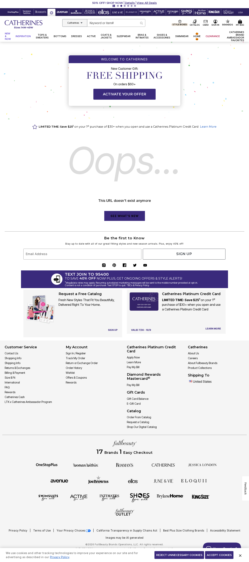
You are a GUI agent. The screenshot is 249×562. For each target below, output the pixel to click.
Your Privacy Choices (71, 530)
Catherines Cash (15, 397)
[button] (124, 3)
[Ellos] (133, 481)
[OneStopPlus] (46, 465)
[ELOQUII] (194, 480)
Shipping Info (12, 363)
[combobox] (116, 23)
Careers (193, 358)
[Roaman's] (124, 465)
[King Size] (201, 497)
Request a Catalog (138, 422)
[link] (234, 36)
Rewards (10, 392)
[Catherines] (163, 465)
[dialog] (240, 12)
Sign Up (184, 254)
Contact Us (11, 353)
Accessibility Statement (225, 530)
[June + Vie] (163, 481)
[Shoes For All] (139, 497)
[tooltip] (13, 12)
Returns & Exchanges (17, 367)
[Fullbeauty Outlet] (124, 512)
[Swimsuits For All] (48, 497)
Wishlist (70, 372)
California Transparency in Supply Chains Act (127, 530)
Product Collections (200, 367)
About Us (193, 353)
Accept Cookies (219, 555)
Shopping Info (13, 358)
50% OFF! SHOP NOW (107, 3)
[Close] (240, 555)
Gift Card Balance (137, 398)
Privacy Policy (18, 530)
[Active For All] (79, 497)
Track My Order (75, 358)
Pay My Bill (133, 367)
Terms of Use (42, 530)
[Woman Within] (85, 465)
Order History (74, 367)
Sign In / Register (76, 353)
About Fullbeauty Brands (202, 363)
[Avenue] (59, 481)
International (12, 382)
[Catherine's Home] (23, 24)
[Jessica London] (202, 465)
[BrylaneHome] (170, 497)
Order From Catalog (139, 417)
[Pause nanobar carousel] (113, 5)
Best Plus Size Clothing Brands (184, 530)
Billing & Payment (15, 372)
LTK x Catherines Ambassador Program (28, 401)
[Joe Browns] (98, 480)
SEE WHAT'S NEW (124, 216)
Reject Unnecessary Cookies (179, 555)
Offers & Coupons (76, 377)
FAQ (7, 387)
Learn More (208, 126)
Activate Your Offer (124, 94)
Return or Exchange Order (82, 363)
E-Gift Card (134, 403)
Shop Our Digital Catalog (142, 427)
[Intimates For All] (109, 497)
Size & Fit (10, 377)
